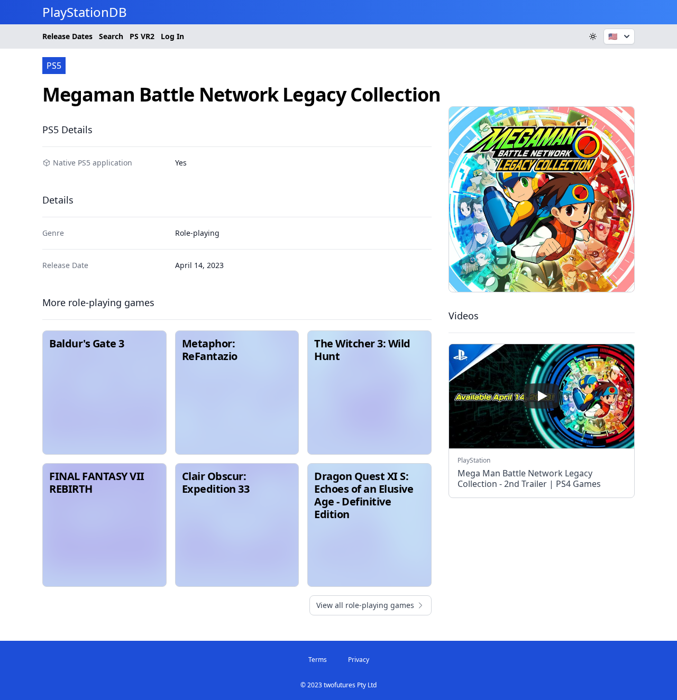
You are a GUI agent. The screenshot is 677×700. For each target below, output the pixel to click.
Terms (317, 659)
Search (111, 36)
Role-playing (197, 233)
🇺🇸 (612, 36)
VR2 (142, 36)
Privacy (358, 659)
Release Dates (67, 36)
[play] (542, 396)
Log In (172, 36)
